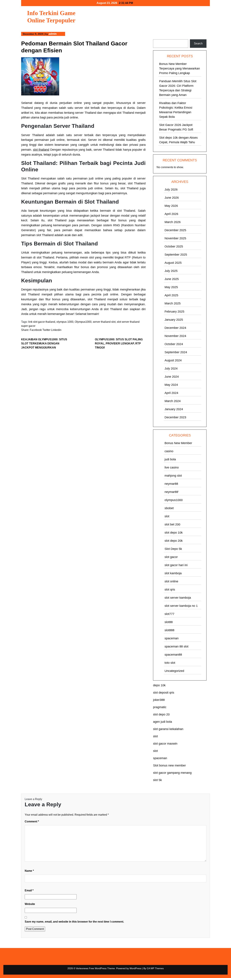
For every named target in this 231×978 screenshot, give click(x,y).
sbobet (169, 508)
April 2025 (171, 295)
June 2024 (172, 376)
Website (30, 904)
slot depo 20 (161, 714)
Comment (32, 821)
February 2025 (174, 311)
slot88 (169, 622)
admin (53, 33)
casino (169, 451)
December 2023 (175, 417)
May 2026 (171, 205)
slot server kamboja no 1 (181, 605)
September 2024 (176, 352)
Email (29, 890)
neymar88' (172, 492)
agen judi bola (162, 721)
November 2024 (175, 336)
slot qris (170, 589)
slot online (171, 581)
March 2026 (173, 222)
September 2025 (176, 254)
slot (167, 516)
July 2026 (171, 189)
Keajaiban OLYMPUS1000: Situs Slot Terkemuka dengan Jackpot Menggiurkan (44, 343)
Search (157, 37)
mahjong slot (173, 475)
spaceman (172, 638)
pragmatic (159, 707)
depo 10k (159, 685)
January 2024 (174, 409)
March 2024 (173, 401)
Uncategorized (174, 671)
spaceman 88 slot (176, 646)
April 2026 (171, 214)
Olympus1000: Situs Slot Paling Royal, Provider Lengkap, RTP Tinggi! (119, 343)
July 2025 (171, 271)
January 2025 (174, 319)
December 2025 (175, 230)
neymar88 (171, 483)
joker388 (159, 700)
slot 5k (157, 780)
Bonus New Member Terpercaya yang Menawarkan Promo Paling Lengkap (179, 68)
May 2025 (171, 287)
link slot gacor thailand (41, 321)
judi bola (170, 459)
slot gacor (171, 557)
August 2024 (173, 360)
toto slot (170, 662)
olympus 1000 (64, 321)
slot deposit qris (163, 692)
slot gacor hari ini (176, 565)
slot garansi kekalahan (168, 729)
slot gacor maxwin (165, 743)
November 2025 (175, 238)
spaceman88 (173, 654)
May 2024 (171, 384)
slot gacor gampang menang (172, 772)
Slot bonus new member (169, 765)
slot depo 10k (174, 532)
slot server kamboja (178, 597)
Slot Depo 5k (173, 549)
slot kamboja (173, 573)
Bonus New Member (178, 443)
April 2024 (171, 393)
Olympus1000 (83, 321)
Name (29, 870)
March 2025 (173, 303)
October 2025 (174, 246)
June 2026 (172, 197)
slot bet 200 (172, 524)
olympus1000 (174, 500)
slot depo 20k (174, 540)
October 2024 (174, 344)
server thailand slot (104, 321)
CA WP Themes (155, 968)
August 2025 (173, 262)
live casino (172, 467)
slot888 (169, 630)
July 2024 (171, 368)
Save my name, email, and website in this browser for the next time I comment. (74, 921)
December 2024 (175, 328)
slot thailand (41, 149)
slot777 (169, 614)
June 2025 (172, 279)
